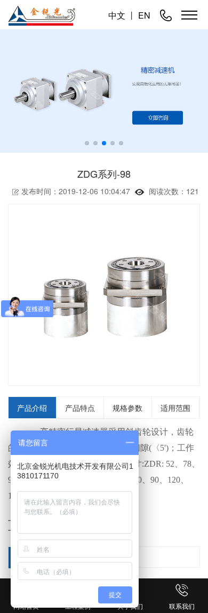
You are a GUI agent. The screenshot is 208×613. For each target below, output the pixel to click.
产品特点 (80, 407)
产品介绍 (32, 407)
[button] (87, 143)
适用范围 (175, 407)
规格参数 (127, 407)
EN (144, 15)
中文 (116, 15)
